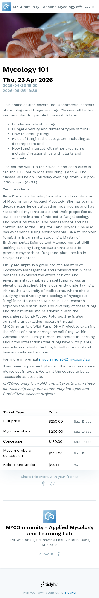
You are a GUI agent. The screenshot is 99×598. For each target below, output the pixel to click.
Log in (88, 6)
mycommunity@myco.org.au (64, 359)
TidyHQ (70, 592)
